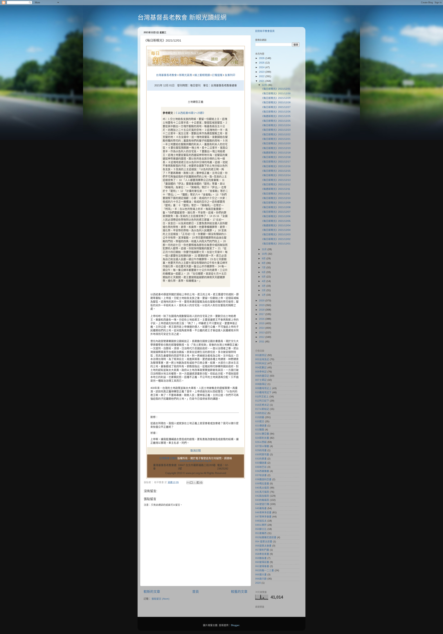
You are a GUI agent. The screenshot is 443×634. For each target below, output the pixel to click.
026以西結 (261, 442)
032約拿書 (261, 458)
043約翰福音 (262, 500)
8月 (264, 263)
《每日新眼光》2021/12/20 (276, 143)
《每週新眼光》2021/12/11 (275, 189)
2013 (262, 332)
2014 (262, 328)
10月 (265, 254)
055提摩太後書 (263, 545)
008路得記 (261, 384)
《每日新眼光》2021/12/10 (276, 198)
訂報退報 (217, 75)
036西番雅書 (262, 471)
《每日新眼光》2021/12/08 (276, 207)
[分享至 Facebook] (198, 482)
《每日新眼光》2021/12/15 (276, 171)
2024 (262, 67)
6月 (264, 272)
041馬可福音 (262, 492)
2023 (262, 72)
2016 (262, 319)
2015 (262, 323)
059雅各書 (261, 558)
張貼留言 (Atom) (160, 598)
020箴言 (259, 421)
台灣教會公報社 (168, 458)
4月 (264, 281)
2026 (262, 58)
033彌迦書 (261, 463)
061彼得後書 (262, 566)
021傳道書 (261, 425)
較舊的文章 (239, 592)
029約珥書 (261, 450)
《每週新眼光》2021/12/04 (276, 225)
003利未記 (261, 363)
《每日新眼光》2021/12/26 (276, 111)
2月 (264, 290)
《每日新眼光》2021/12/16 (276, 166)
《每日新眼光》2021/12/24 (276, 125)
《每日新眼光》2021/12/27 (276, 107)
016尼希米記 (262, 405)
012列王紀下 (262, 400)
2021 (262, 81)
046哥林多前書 (263, 512)
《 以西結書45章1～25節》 (190, 113)
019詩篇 (259, 417)
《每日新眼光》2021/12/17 (276, 161)
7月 (264, 267)
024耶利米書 (262, 438)
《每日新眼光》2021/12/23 (276, 130)
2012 (262, 337)
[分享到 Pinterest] (201, 482)
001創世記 (261, 355)
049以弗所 (261, 525)
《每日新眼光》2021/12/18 (276, 157)
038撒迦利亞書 (263, 479)
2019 (262, 305)
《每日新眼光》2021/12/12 (276, 184)
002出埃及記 (262, 359)
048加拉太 (261, 520)
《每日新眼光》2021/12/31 (276, 89)
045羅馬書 (261, 508)
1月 (264, 295)
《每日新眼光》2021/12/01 (276, 243)
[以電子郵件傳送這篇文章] (188, 482)
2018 (262, 309)
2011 (262, 341)
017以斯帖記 (262, 409)
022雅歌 (259, 429)
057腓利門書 (262, 550)
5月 (264, 276)
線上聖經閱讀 (202, 75)
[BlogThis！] (191, 482)
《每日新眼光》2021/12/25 (276, 121)
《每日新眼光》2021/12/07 (276, 212)
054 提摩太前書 (263, 541)
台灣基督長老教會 (166, 75)
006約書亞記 (262, 376)
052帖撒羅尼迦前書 (265, 537)
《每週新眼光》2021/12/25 (276, 116)
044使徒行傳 (262, 504)
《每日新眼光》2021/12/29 (276, 98)
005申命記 (261, 371)
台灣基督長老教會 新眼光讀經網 (182, 17)
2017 (262, 314)
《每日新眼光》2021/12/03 (276, 234)
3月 (264, 286)
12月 (265, 85)
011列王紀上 (262, 396)
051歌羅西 (261, 533)
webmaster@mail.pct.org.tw (195, 460)
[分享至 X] (194, 482)
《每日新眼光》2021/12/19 (276, 148)
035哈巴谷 (261, 467)
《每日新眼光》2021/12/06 (276, 216)
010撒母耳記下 (263, 392)
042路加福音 (262, 496)
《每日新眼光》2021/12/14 (276, 175)
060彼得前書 (262, 562)
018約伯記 (261, 413)
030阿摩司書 (262, 454)
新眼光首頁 (185, 75)
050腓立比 (261, 529)
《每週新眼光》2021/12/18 (276, 152)
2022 (262, 76)
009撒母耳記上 (263, 388)
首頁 (195, 592)
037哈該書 (261, 475)
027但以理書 (262, 446)
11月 (264, 249)
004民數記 (261, 367)
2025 (262, 62)
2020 (262, 300)
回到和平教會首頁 (265, 31)
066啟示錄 (261, 578)
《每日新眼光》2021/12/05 (276, 221)
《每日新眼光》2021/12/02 (276, 239)
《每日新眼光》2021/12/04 (276, 230)
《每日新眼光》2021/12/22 (276, 134)
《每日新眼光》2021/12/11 (275, 193)
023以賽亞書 (262, 433)
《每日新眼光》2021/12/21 (276, 139)
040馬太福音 (262, 487)
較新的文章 (152, 592)
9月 (264, 258)
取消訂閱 (195, 450)
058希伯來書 (262, 554)
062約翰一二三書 (264, 570)
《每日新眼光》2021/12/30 (276, 93)
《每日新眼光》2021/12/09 (276, 202)
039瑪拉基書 (262, 483)
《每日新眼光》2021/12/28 (276, 102)
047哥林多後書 (263, 516)
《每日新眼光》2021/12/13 (276, 180)
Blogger (235, 625)
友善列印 (230, 75)
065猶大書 (261, 574)
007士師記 (261, 380)
